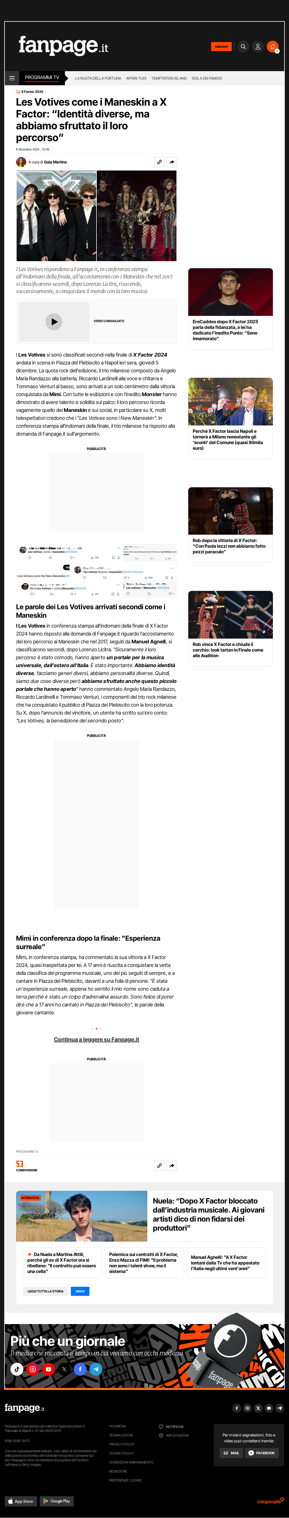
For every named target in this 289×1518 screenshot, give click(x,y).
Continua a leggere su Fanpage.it (96, 1039)
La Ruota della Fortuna (98, 78)
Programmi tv (42, 77)
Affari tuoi (136, 78)
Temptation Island (169, 78)
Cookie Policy (121, 1453)
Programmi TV (27, 1151)
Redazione (118, 1471)
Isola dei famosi (207, 78)
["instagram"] (32, 1369)
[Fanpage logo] (56, 46)
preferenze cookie (125, 1480)
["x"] (64, 1369)
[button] (172, 162)
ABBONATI (221, 46)
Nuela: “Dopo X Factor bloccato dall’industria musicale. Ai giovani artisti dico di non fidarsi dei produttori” (208, 1214)
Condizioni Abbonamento (131, 1462)
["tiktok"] (16, 1369)
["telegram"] (95, 1369)
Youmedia (117, 1426)
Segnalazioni (121, 1435)
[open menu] (12, 78)
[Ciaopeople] (270, 1502)
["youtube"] (48, 1369)
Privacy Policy (122, 1444)
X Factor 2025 (32, 92)
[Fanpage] (24, 1408)
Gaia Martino (55, 162)
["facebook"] (80, 1369)
